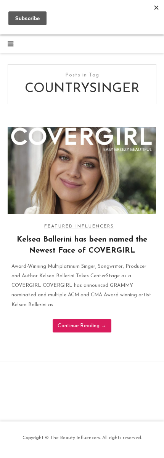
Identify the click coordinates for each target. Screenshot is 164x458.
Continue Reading (82, 326)
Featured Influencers (79, 226)
